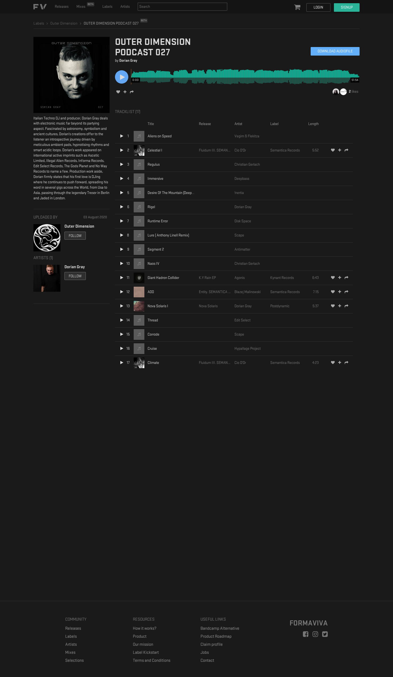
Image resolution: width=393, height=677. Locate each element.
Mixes (85, 5)
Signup (347, 7)
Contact (207, 661)
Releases (61, 6)
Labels (107, 6)
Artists (125, 6)
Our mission (143, 645)
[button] (298, 7)
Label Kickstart (146, 653)
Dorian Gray (128, 60)
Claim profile (212, 645)
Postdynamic (280, 306)
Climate (153, 362)
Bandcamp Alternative (220, 629)
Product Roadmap (216, 637)
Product (140, 637)
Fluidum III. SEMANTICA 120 (220, 150)
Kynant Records (282, 277)
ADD (151, 292)
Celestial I (155, 150)
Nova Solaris (208, 306)
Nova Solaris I (158, 306)
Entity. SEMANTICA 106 (216, 292)
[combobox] (182, 7)
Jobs (205, 653)
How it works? (144, 629)
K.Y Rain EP (207, 277)
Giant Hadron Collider (163, 277)
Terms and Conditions (151, 661)
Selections (74, 661)
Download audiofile (335, 51)
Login (318, 7)
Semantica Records (285, 150)
